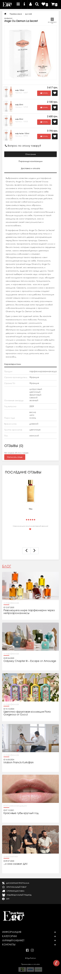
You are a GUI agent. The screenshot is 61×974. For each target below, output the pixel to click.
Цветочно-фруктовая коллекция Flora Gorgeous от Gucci (27, 713)
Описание (30, 154)
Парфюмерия (16, 14)
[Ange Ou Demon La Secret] (30, 52)
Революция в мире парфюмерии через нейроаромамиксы (29, 612)
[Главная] (5, 14)
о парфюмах (11, 602)
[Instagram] (33, 950)
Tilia (30, 508)
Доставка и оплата (30, 168)
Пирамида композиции (31, 161)
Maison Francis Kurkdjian (19, 762)
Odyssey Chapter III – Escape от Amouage (30, 661)
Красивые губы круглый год (21, 813)
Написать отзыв (14, 457)
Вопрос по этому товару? (24, 145)
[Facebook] (28, 950)
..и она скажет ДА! (15, 863)
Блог (6, 566)
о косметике (11, 856)
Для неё (28, 14)
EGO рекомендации (15, 805)
